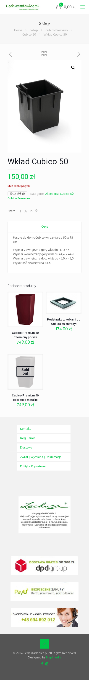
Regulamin (27, 438)
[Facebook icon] (42, 664)
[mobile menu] (83, 7)
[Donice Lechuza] (24, 7)
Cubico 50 (29, 34)
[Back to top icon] (44, 644)
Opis (44, 226)
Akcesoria (52, 193)
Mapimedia (53, 657)
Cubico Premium (56, 30)
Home (18, 30)
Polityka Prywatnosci (33, 466)
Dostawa (26, 447)
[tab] (44, 226)
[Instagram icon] (47, 664)
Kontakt (25, 428)
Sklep (34, 30)
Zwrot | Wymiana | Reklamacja (40, 457)
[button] (73, 67)
